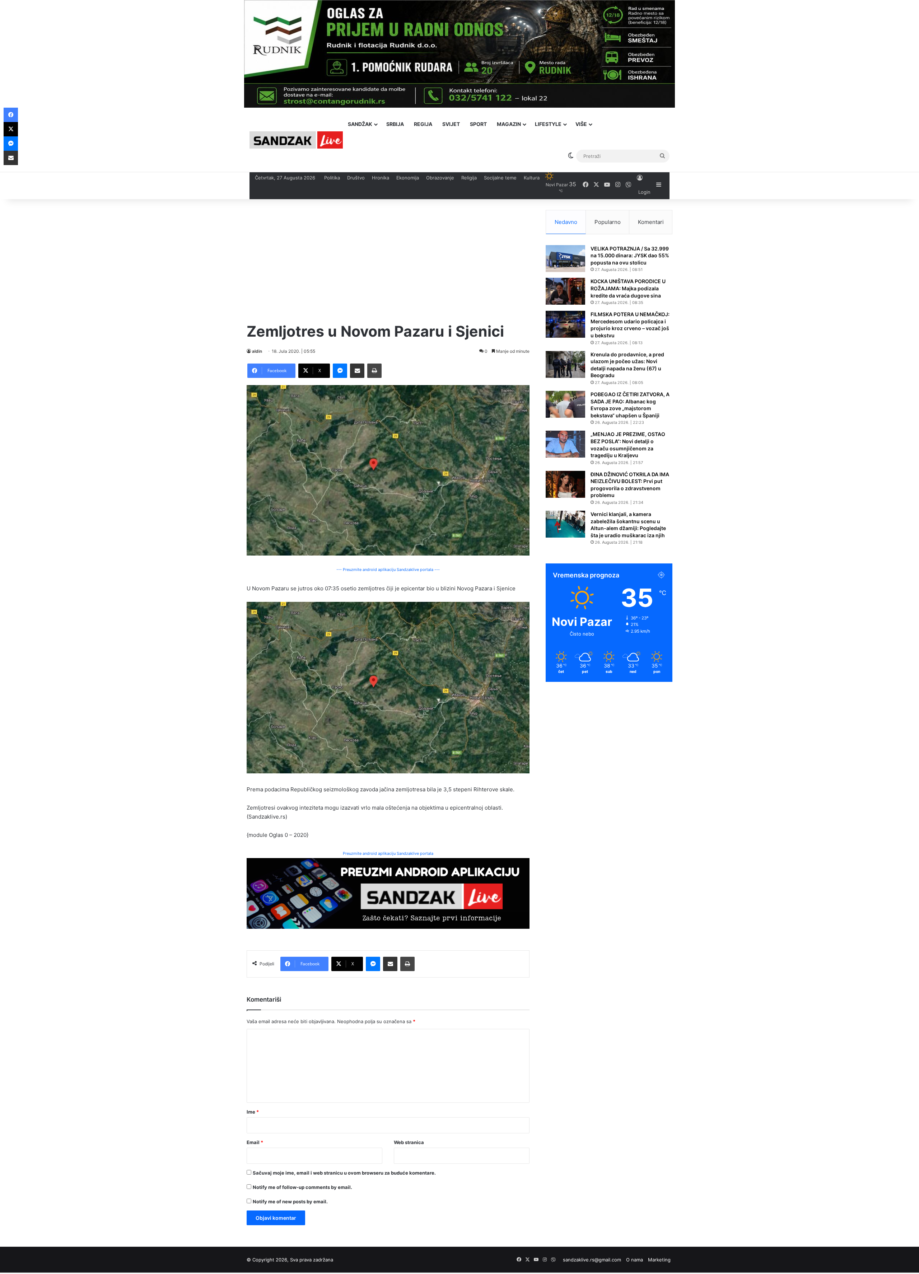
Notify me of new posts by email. (290, 1201)
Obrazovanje (440, 178)
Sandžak (360, 124)
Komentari (651, 222)
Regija (423, 124)
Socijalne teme (500, 178)
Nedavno (566, 222)
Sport (478, 124)
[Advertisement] (388, 260)
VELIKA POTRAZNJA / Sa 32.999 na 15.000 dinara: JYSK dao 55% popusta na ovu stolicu (630, 255)
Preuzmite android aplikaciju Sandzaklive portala (388, 853)
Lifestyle (548, 124)
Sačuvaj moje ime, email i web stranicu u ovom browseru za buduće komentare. (344, 1173)
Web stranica (409, 1142)
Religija (469, 178)
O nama (634, 1260)
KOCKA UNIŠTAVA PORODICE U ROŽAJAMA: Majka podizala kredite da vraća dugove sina (628, 288)
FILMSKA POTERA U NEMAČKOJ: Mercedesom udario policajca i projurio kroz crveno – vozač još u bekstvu (630, 324)
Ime (253, 1112)
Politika (332, 178)
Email (255, 1142)
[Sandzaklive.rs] (296, 139)
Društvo (356, 178)
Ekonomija (407, 178)
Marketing (659, 1260)
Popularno (607, 222)
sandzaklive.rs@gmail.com (592, 1260)
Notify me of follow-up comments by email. (302, 1187)
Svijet (451, 124)
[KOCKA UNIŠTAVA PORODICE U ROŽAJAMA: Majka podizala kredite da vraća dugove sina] (565, 291)
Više (581, 124)
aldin (257, 351)
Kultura (532, 178)
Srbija (395, 124)
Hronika (380, 178)
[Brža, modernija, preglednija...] (388, 892)
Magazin (509, 124)
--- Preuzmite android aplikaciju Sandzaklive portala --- (388, 569)
